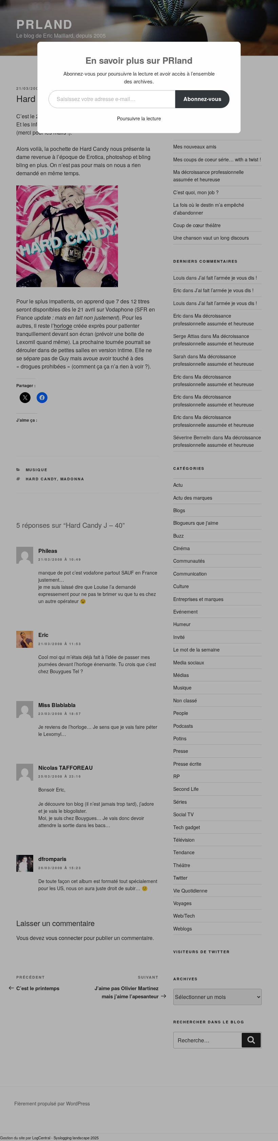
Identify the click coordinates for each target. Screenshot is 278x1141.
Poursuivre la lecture (139, 118)
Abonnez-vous (202, 99)
